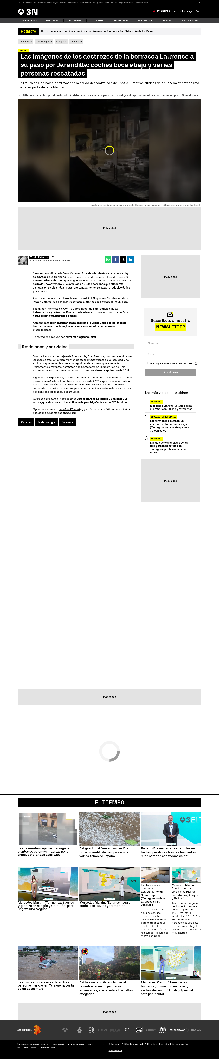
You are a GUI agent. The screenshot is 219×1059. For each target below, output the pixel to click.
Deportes (52, 20)
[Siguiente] (199, 3)
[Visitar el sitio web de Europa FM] (151, 1030)
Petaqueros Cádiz (100, 3)
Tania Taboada (39, 257)
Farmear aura (141, 3)
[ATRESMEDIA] (29, 1030)
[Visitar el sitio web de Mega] (115, 1030)
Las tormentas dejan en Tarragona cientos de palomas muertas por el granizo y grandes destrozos (44, 851)
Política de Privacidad (181, 363)
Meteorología (46, 422)
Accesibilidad (115, 1050)
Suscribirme (170, 372)
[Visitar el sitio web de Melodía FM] (163, 1030)
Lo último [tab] (180, 393)
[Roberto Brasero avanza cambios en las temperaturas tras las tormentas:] (171, 829)
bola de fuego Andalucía (122, 3)
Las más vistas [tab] (156, 393)
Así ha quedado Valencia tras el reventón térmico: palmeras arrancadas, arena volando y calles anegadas (106, 988)
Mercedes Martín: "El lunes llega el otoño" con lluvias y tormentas (171, 407)
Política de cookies (154, 1044)
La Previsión (25, 41)
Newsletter (190, 20)
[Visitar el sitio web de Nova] (103, 1030)
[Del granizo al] (109, 829)
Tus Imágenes (44, 41)
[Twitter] (53, 257)
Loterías (75, 20)
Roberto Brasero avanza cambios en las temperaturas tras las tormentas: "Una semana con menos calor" (169, 852)
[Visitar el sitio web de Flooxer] (196, 1030)
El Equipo (61, 41)
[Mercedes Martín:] (48, 884)
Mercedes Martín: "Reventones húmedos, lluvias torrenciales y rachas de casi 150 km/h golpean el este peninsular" (167, 988)
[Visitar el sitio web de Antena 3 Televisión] (67, 1030)
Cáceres (26, 422)
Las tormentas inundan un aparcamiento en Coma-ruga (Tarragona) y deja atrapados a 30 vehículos (170, 425)
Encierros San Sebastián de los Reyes (40, 3)
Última (163, 11)
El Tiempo (109, 802)
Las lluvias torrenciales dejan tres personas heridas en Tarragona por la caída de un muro (169, 447)
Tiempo (98, 20)
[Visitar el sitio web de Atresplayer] (179, 1030)
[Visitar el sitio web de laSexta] (79, 1030)
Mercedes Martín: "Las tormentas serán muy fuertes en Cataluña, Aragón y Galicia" (185, 892)
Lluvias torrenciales (163, 417)
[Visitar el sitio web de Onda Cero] (139, 1030)
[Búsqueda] (197, 11)
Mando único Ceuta (69, 3)
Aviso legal (114, 1044)
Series (166, 20)
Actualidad (76, 41)
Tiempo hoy (85, 3)
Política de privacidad (132, 1044)
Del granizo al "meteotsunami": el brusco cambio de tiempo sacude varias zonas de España (104, 852)
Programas (121, 20)
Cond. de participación (176, 1044)
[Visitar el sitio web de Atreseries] (127, 1030)
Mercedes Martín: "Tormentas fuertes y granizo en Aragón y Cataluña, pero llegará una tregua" (46, 906)
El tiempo (156, 402)
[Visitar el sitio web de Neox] (91, 1030)
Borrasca (67, 422)
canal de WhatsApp (71, 409)
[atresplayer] (183, 11)
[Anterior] (19, 3)
